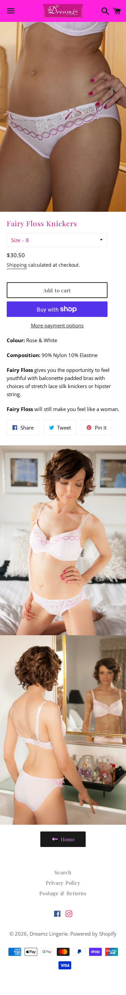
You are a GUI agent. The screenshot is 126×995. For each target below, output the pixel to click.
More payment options (57, 325)
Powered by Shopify (93, 933)
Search (63, 872)
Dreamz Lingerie (49, 933)
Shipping (17, 265)
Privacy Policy (63, 882)
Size (15, 240)
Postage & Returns (63, 893)
